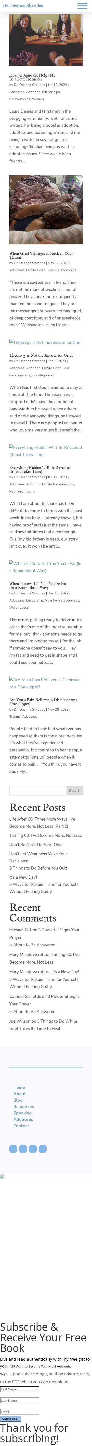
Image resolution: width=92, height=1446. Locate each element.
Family (31, 270)
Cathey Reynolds (25, 996)
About (19, 1094)
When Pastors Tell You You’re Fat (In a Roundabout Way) (37, 586)
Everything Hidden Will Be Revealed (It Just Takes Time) (39, 469)
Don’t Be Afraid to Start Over (36, 845)
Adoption (33, 92)
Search (74, 790)
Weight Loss (19, 607)
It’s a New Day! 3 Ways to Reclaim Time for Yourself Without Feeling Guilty (43, 884)
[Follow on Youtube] (33, 1149)
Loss (50, 270)
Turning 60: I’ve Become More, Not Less (45, 835)
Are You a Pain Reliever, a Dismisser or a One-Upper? (43, 702)
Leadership (34, 600)
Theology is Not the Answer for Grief (41, 355)
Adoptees (17, 92)
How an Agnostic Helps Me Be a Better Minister (32, 77)
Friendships (51, 92)
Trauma (29, 491)
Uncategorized (43, 375)
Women (38, 99)
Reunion (15, 491)
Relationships (19, 99)
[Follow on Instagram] (43, 1149)
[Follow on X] (23, 1149)
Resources (23, 1107)
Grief (41, 270)
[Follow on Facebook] (13, 1149)
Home (19, 1087)
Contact (21, 1126)
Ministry (51, 600)
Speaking (22, 1113)
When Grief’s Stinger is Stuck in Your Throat (41, 255)
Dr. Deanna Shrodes (22, 6)
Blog (18, 1100)
